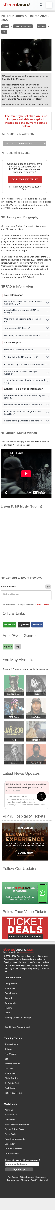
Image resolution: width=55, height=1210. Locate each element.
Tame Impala (11, 993)
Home (5, 26)
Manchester (40, 1177)
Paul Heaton (10, 1088)
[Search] (41, 5)
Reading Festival (12, 1064)
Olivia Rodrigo (11, 1078)
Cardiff (34, 1180)
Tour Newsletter (12, 1153)
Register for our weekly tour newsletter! (22, 1160)
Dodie (7, 1013)
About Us (9, 1110)
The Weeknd (10, 1054)
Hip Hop (41, 26)
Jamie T (8, 998)
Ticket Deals (10, 1134)
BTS (7, 1059)
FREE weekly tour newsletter (19, 208)
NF (4, 32)
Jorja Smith (10, 1003)
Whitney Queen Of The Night (18, 1017)
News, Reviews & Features (17, 1124)
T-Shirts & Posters (13, 1149)
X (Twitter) (24, 625)
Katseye (8, 1049)
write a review (43, 604)
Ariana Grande (11, 1044)
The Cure (9, 1068)
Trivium (8, 1008)
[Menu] (49, 5)
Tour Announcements (15, 1139)
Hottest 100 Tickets (13, 1093)
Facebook (37, 625)
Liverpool (43, 1180)
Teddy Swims (11, 983)
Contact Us (10, 1119)
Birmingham (13, 1180)
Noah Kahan (10, 988)
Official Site (9, 625)
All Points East (12, 1083)
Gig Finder (10, 1144)
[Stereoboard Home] (16, 6)
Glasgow (25, 1180)
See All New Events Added (17, 1027)
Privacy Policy (32, 968)
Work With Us (11, 1115)
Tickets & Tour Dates (23, 26)
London (30, 1177)
